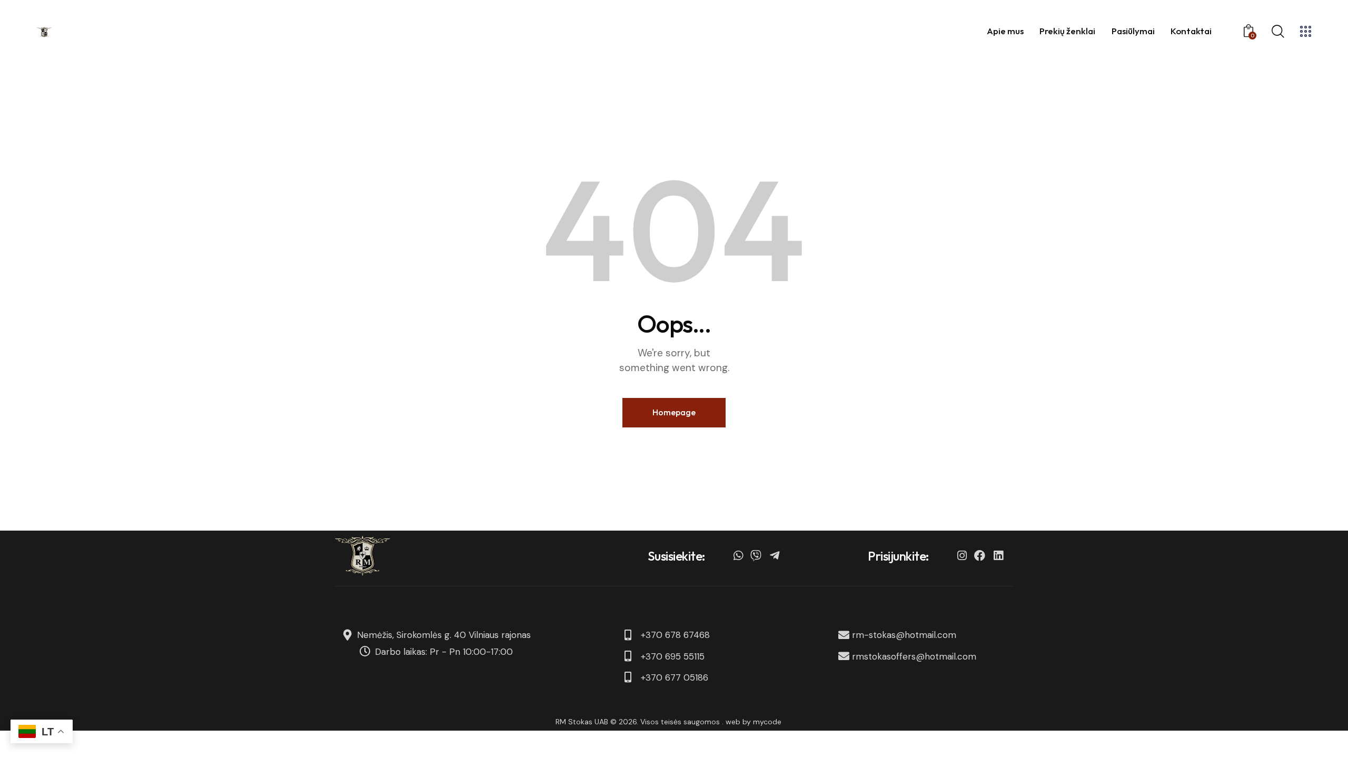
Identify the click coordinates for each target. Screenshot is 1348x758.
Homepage (674, 412)
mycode (767, 721)
